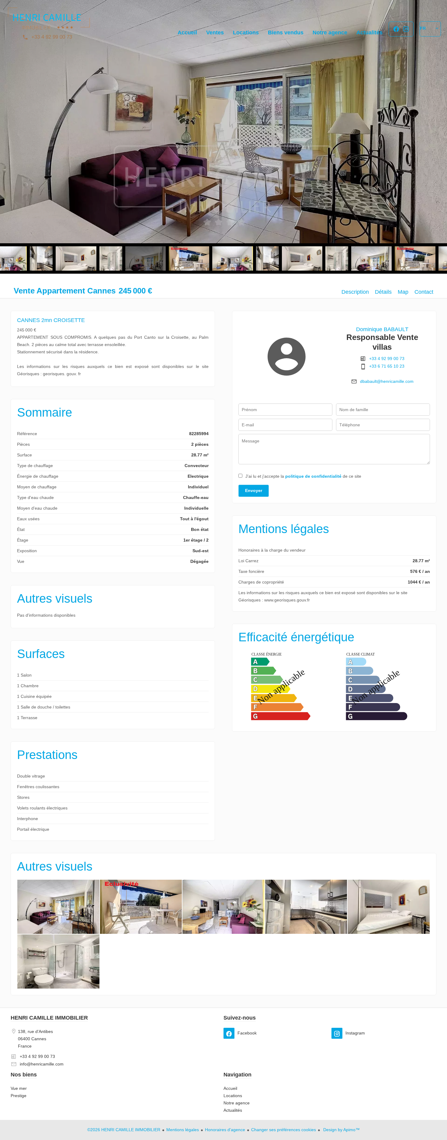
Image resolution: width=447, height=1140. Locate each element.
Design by (341, 1129)
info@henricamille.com (42, 1064)
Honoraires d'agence (225, 1129)
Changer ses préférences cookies (283, 1129)
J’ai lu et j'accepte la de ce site (303, 476)
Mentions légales (182, 1129)
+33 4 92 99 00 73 (51, 37)
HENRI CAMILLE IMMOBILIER (49, 1018)
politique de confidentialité (313, 476)
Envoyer (253, 490)
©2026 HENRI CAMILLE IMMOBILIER (123, 1129)
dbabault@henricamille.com (387, 381)
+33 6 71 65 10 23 (386, 366)
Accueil (48, 21)
